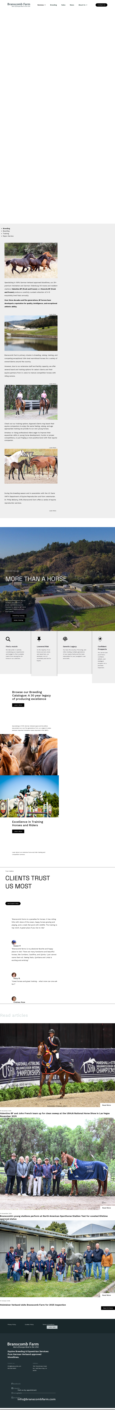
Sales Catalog (18, 620)
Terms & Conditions (48, 1324)
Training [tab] (6, 233)
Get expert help (13, 903)
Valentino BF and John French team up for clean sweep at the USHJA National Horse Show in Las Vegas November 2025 (55, 1115)
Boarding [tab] (6, 231)
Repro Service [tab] (8, 236)
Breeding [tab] (6, 228)
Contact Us (101, 5)
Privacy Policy (12, 1324)
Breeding (53, 5)
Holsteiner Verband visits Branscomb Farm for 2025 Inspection (33, 1305)
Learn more (18, 705)
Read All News (108, 1308)
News (72, 5)
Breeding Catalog (18, 616)
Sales (63, 5)
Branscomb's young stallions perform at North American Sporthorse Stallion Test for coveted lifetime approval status (54, 1217)
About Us (82, 5)
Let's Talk (52, 1327)
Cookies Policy (29, 1324)
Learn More (18, 831)
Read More (106, 1105)
